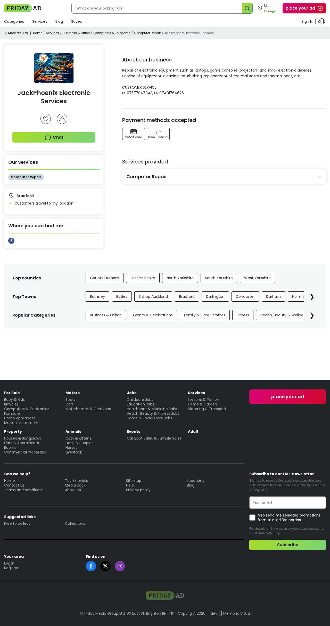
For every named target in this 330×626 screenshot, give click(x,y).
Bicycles (11, 404)
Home (37, 33)
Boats (70, 399)
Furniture (12, 413)
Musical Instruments (22, 422)
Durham (273, 296)
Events (133, 431)
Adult (193, 431)
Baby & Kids (14, 399)
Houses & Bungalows (22, 438)
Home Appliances (20, 418)
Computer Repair (147, 33)
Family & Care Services (204, 315)
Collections (75, 523)
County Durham (104, 277)
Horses (71, 447)
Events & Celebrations (153, 315)
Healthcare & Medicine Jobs (152, 408)
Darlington (215, 296)
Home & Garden (202, 404)
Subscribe (287, 545)
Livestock (73, 452)
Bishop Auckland (153, 296)
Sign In (307, 21)
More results (18, 33)
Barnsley (97, 296)
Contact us (14, 485)
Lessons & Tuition (203, 399)
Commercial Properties (25, 452)
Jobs (131, 392)
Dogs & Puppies (79, 443)
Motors (72, 392)
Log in (9, 563)
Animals (73, 431)
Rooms (10, 447)
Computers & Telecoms (111, 33)
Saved (76, 21)
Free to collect (17, 523)
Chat (58, 137)
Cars (69, 404)
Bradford (187, 296)
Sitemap (133, 480)
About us (73, 489)
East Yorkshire (142, 277)
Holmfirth (300, 296)
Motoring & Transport (207, 408)
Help (130, 485)
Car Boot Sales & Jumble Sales (154, 438)
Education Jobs (140, 404)
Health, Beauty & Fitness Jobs (153, 413)
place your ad (300, 8)
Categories (14, 21)
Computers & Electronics (26, 408)
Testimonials (76, 480)
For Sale (12, 392)
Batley (121, 296)
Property (13, 431)
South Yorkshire (219, 277)
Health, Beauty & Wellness (283, 315)
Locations (195, 480)
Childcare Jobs (140, 399)
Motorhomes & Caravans (88, 408)
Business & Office (76, 33)
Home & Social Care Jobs (149, 418)
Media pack (75, 485)
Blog (59, 21)
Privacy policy (138, 489)
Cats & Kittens (78, 438)
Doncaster (245, 296)
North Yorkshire (180, 277)
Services (39, 21)
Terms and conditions (24, 489)
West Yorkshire (257, 277)
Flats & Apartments (21, 443)
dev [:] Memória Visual (231, 613)
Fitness (243, 315)
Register (11, 567)
